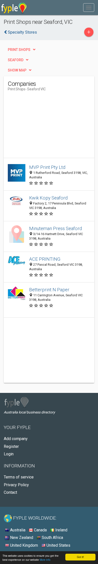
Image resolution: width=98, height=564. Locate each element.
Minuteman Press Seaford (55, 228)
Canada (40, 530)
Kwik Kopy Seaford (48, 197)
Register (11, 446)
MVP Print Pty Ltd (47, 167)
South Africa (52, 537)
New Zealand (21, 537)
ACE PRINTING (44, 259)
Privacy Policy (16, 484)
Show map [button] (17, 70)
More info (45, 559)
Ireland (60, 530)
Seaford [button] (15, 60)
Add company (16, 438)
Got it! (80, 557)
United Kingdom (23, 545)
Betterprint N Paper (49, 289)
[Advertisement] (45, 126)
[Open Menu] (88, 7)
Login (9, 454)
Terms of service (19, 477)
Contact (10, 492)
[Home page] (14, 7)
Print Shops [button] (19, 50)
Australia (17, 530)
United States (57, 545)
